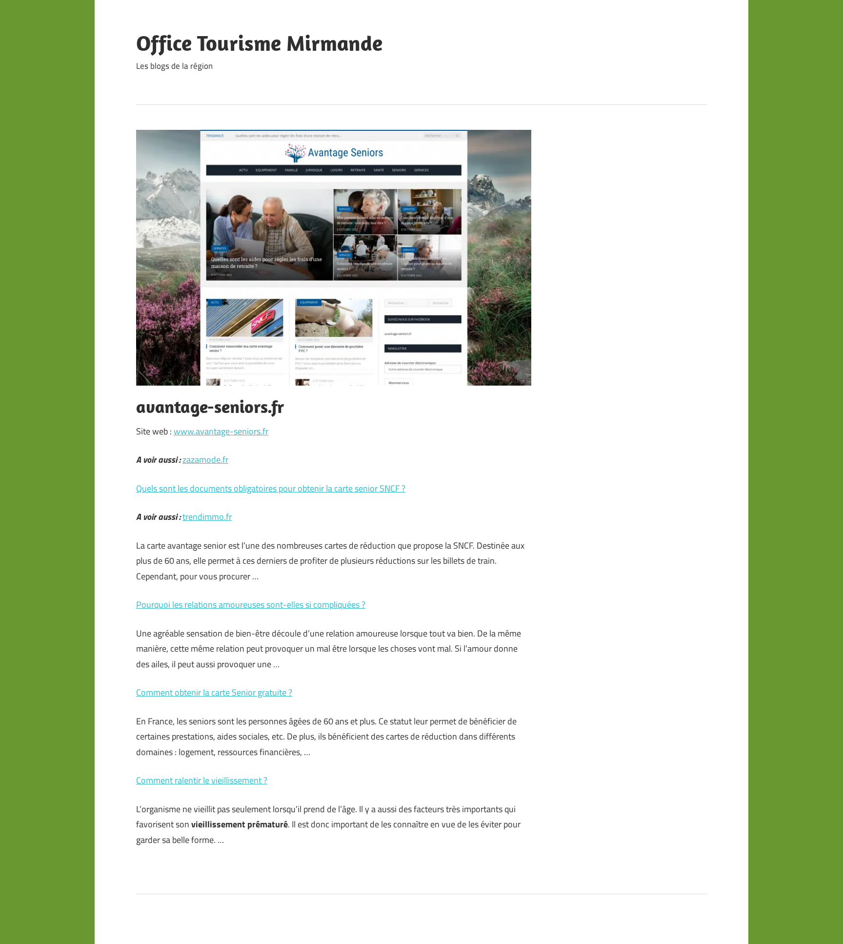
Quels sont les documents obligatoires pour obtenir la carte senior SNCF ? (270, 488)
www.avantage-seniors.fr (221, 431)
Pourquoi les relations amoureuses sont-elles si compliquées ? (250, 604)
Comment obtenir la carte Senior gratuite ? (214, 692)
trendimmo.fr (207, 516)
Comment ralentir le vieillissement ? (201, 780)
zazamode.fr (205, 459)
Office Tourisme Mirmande (259, 43)
